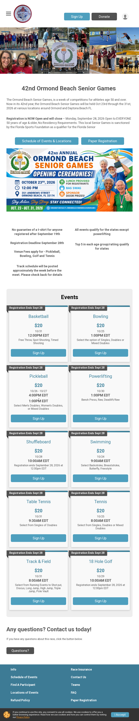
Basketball (38, 316)
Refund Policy (20, 700)
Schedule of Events (24, 677)
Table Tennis (38, 501)
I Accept (120, 714)
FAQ (73, 692)
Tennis (100, 501)
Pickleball (38, 376)
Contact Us (78, 677)
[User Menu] (125, 16)
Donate (104, 17)
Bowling (100, 316)
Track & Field (38, 561)
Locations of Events (24, 692)
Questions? (20, 651)
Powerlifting (100, 376)
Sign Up (77, 17)
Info (13, 669)
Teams (75, 685)
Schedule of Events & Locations (46, 141)
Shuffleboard (38, 441)
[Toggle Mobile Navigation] (8, 13)
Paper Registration (102, 141)
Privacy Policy (22, 717)
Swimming (100, 441)
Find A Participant (23, 685)
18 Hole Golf (100, 561)
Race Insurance (81, 669)
